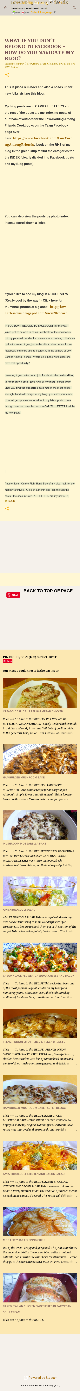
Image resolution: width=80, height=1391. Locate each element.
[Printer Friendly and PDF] (20, 14)
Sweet (35, 8)
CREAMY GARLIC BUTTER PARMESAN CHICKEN (33, 711)
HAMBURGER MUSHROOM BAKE (24, 777)
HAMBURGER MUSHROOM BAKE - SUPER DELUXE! (35, 1107)
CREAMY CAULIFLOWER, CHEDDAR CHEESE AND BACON (39, 975)
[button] (7, 75)
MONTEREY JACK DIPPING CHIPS (24, 1240)
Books (21, 8)
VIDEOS (42, 8)
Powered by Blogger (42, 1377)
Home (14, 8)
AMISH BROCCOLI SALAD (19, 909)
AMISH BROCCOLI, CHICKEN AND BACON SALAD (34, 1174)
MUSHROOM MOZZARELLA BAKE (24, 843)
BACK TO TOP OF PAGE (48, 590)
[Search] (74, 7)
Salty (28, 8)
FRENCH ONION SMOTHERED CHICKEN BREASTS (34, 1041)
